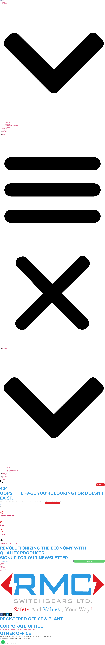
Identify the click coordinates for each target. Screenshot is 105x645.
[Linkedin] (7, 614)
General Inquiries (7, 516)
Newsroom (4, 131)
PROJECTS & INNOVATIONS (11, 125)
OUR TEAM (7, 124)
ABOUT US (7, 122)
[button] (52, 240)
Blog (1, 570)
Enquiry (3, 525)
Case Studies (5, 130)
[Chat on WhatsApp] (3, 642)
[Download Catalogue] (1, 540)
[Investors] (1, 530)
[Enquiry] (1, 521)
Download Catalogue (8, 543)
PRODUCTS (5, 128)
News (1, 566)
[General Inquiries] (1, 512)
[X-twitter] (10, 614)
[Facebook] (1, 614)
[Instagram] (4, 614)
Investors (4, 133)
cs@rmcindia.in (3, 537)
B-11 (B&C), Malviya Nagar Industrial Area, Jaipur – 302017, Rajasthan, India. (17, 629)
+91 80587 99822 (4, 518)
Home (3, 2)
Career (4, 134)
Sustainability (8, 127)
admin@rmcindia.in (4, 527)
